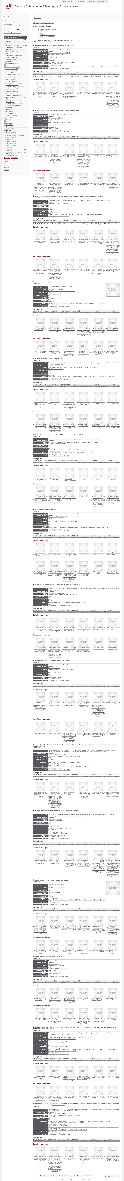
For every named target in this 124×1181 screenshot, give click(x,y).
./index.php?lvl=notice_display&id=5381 (58, 131)
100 (113, 1176)
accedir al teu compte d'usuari (12, 26)
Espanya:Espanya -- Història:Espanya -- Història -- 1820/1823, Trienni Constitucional (70, 767)
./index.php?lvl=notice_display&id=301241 (59, 838)
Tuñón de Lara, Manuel (61, 880)
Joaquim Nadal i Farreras (69, 427)
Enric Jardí (115, 952)
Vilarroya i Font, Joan (83, 354)
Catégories (8, 49)
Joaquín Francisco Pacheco (69, 928)
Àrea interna (102, 1)
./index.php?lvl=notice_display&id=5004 (58, 306)
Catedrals (50, 128)
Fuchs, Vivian (96, 554)
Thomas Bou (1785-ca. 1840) (56, 755)
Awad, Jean (53, 1077)
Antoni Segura (84, 334)
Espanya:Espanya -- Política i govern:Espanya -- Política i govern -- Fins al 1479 (93, 376)
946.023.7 (42, 33)
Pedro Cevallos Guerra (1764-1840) (57, 1113)
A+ (8, 16)
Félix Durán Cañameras (69, 629)
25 (105, 1176)
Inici (64, 1)
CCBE (71, 1180)
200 (117, 1176)
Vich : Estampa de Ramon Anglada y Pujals (59, 54)
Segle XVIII (105, 527)
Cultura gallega (52, 677)
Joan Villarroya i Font (68, 354)
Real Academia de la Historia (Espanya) (78, 1037)
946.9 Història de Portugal (47, 36)
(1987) (98, 478)
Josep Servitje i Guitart (98, 1077)
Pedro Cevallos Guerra (58, 1105)
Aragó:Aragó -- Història (54, 1049)
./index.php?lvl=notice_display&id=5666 (58, 530)
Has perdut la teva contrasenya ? (12, 33)
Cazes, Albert (85, 629)
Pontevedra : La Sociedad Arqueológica (58, 203)
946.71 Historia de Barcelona (47, 35)
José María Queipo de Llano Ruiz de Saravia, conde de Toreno (40, 931)
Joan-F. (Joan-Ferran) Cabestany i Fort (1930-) (60, 442)
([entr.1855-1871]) (69, 793)
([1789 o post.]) (84, 864)
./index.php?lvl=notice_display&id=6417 (58, 976)
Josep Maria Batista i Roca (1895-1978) (58, 367)
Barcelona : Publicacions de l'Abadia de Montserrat (61, 291)
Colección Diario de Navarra (55, 968)
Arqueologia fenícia (53, 602)
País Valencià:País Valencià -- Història (65, 452)
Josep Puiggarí (111, 1077)
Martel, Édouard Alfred (84, 93)
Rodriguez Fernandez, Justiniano (69, 156)
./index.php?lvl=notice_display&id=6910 (58, 379)
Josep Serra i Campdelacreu (65, 45)
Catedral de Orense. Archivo (71, 110)
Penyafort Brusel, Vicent (41, 501)
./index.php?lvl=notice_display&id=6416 (58, 904)
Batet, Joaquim (96, 793)
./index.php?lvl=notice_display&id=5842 (58, 680)
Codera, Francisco (82, 651)
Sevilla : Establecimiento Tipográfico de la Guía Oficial (62, 521)
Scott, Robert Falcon (71, 554)
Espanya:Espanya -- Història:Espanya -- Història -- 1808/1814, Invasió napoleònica (76, 1127)
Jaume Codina (43, 952)
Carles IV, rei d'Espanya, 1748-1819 (57, 1130)
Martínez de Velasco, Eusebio (54, 1000)
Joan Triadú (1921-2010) (80, 367)
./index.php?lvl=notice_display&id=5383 (58, 216)
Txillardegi (69, 241)
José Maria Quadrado (112, 330)
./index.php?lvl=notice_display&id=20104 (59, 605)
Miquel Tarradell (38, 330)
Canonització (51, 62)
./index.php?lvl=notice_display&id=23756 (59, 770)
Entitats (70, 1)
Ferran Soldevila (38, 1077)
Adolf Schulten (38, 1000)
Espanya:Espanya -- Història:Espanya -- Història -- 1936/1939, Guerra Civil (68, 303)
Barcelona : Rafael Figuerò (55, 820)
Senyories (90, 452)
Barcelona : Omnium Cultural (55, 369)
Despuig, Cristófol (82, 1079)
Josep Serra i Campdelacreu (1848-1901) (59, 53)
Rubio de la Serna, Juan (76, 584)
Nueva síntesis (52, 892)
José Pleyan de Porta (112, 187)
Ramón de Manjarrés (50, 509)
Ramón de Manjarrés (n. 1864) (56, 517)
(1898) (98, 572)
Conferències (51, 376)
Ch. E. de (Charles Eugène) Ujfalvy (69, 406)
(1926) (69, 479)
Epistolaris (51, 1127)
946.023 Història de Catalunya (48, 29)
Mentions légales (64, 1180)
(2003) (40, 352)
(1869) (54, 732)
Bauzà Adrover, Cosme (55, 330)
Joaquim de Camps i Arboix (113, 426)
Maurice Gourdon (38, 95)
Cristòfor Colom (42, 573)
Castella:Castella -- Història (68, 1049)
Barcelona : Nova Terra (54, 889)
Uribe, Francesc (115, 627)
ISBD (39, 47)
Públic (35, 47)
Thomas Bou (115, 403)
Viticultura (73, 62)
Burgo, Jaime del (115, 998)
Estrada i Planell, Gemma (112, 352)
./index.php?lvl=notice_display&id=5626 (58, 456)
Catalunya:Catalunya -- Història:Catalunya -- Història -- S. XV (92, 1049)
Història (56, 128)
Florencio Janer (53, 193)
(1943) (55, 927)
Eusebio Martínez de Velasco (69, 1000)
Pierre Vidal (43, 629)
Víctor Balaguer (57, 95)
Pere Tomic (53, 431)
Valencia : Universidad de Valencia (57, 443)
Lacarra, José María (56, 956)
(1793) (55, 573)
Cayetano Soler (111, 1097)
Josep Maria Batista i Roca (55, 358)
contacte (6, 170)
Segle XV (84, 452)
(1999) (69, 184)
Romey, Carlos (57, 403)
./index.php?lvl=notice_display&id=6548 (58, 1054)
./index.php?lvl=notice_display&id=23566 (59, 1134)
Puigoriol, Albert (96, 93)
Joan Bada (57, 352)
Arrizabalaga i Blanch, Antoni (99, 628)
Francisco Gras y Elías (113, 573)
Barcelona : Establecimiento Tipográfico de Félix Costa (62, 594)
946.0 (49, 65)
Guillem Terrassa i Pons (98, 273)
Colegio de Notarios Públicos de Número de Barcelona (113, 874)
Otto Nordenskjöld (55, 553)
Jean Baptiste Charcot (113, 553)
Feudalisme (51, 452)
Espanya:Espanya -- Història (63, 376)
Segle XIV (78, 452)
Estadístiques (91, 1)
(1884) (98, 402)
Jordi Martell (101, 426)
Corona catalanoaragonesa (62, 1051)
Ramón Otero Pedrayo (41, 156)
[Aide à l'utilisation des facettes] (20, 37)
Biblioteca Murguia (53, 672)
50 (109, 1176)
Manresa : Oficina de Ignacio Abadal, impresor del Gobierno (64, 756)
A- (5, 16)
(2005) (112, 155)
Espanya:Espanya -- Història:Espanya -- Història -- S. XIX (63, 900)
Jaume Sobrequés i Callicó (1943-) (86, 442)
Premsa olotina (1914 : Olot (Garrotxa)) (113, 795)
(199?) (83, 496)
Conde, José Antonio (69, 650)
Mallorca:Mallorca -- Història (95, 303)
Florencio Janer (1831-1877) (55, 1037)
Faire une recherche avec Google (83, 1180)
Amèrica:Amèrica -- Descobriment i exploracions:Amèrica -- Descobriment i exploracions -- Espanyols (75, 527)
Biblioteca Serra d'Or (53, 294)
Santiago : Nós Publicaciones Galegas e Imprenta (61, 669)
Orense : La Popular (53, 119)
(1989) (84, 478)
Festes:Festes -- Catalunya (63, 62)
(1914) (54, 478)
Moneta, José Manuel (41, 555)
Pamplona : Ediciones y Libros (56, 965)
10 (74, 1176)
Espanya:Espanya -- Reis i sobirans (108, 1127)
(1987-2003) (69, 269)
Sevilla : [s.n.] (51, 518)
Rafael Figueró (52, 819)
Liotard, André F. (86, 554)
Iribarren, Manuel (86, 998)
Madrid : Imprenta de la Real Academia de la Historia (62, 1039)
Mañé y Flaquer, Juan (83, 929)
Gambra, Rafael (96, 1000)
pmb (94, 1180)
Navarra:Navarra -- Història (55, 973)
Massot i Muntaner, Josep (65, 282)
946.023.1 (42, 30)
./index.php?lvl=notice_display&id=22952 (59, 68)
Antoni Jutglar (96, 952)
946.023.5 (42, 32)
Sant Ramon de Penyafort (55, 63)
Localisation (8, 41)
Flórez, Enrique (38, 406)
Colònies (61, 602)
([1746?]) (98, 866)
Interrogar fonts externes (49, 41)
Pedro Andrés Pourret (83, 796)
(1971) (84, 160)
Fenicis (83, 602)
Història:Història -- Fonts (54, 1128)
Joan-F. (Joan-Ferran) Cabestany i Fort (77, 435)
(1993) (69, 1019)
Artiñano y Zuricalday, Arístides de (54, 241)
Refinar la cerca (38, 41)
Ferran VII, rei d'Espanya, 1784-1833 (77, 1130)
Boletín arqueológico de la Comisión (57, 122)
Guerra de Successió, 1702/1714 (57, 835)
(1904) (55, 158)
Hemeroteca (80, 1)
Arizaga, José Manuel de (84, 734)
